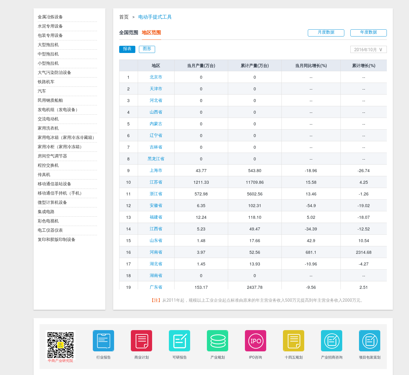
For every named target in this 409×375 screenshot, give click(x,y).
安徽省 (156, 205)
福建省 (156, 217)
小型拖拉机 (48, 63)
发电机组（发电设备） (59, 109)
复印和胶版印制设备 (56, 239)
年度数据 (368, 32)
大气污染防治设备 (54, 72)
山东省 (156, 240)
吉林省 (156, 147)
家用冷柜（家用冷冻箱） (61, 146)
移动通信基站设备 (54, 183)
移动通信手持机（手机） (61, 193)
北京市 (156, 77)
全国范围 (128, 32)
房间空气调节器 (52, 156)
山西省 (156, 112)
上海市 (156, 170)
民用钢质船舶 (50, 100)
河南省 (156, 252)
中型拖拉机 (48, 53)
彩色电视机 (48, 220)
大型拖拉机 (48, 44)
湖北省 (156, 263)
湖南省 (156, 275)
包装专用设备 (50, 35)
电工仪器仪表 (50, 230)
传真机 (44, 174)
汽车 (42, 91)
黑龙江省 (156, 158)
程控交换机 (48, 165)
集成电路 (46, 211)
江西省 (156, 228)
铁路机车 (46, 81)
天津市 (156, 88)
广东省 (156, 287)
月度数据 (326, 32)
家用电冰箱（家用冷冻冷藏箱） (67, 137)
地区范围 (151, 32)
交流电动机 (48, 118)
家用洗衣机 (48, 128)
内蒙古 (156, 123)
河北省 (156, 100)
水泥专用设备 (50, 26)
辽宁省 (156, 135)
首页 (124, 17)
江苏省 (156, 182)
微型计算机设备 (52, 202)
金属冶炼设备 (50, 16)
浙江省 (156, 193)
